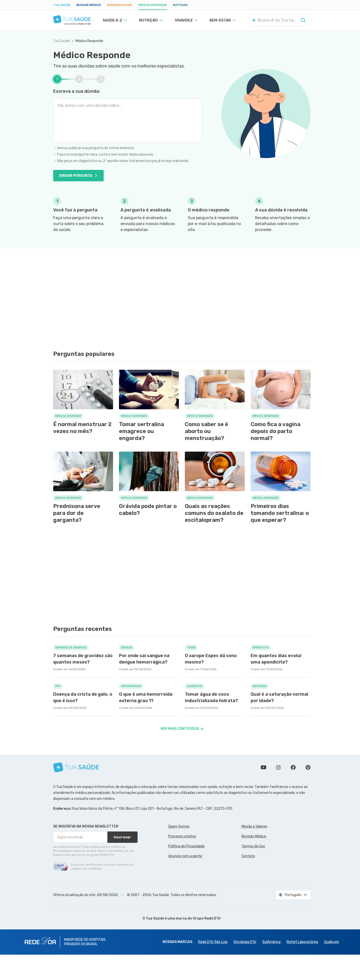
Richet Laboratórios (302, 942)
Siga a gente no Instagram (278, 767)
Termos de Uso (253, 846)
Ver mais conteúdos (179, 729)
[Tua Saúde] (72, 19)
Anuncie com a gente (185, 856)
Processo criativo (182, 836)
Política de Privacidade (186, 846)
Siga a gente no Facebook (293, 767)
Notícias (180, 5)
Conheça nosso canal (263, 767)
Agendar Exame (119, 5)
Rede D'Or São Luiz (213, 942)
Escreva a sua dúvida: (76, 91)
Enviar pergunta (75, 176)
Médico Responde (152, 5)
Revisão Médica (253, 836)
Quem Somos (179, 826)
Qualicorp (331, 942)
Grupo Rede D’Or (207, 918)
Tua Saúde (62, 5)
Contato (248, 856)
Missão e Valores (254, 826)
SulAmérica (271, 942)
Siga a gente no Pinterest (308, 767)
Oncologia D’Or (245, 942)
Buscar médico (88, 5)
